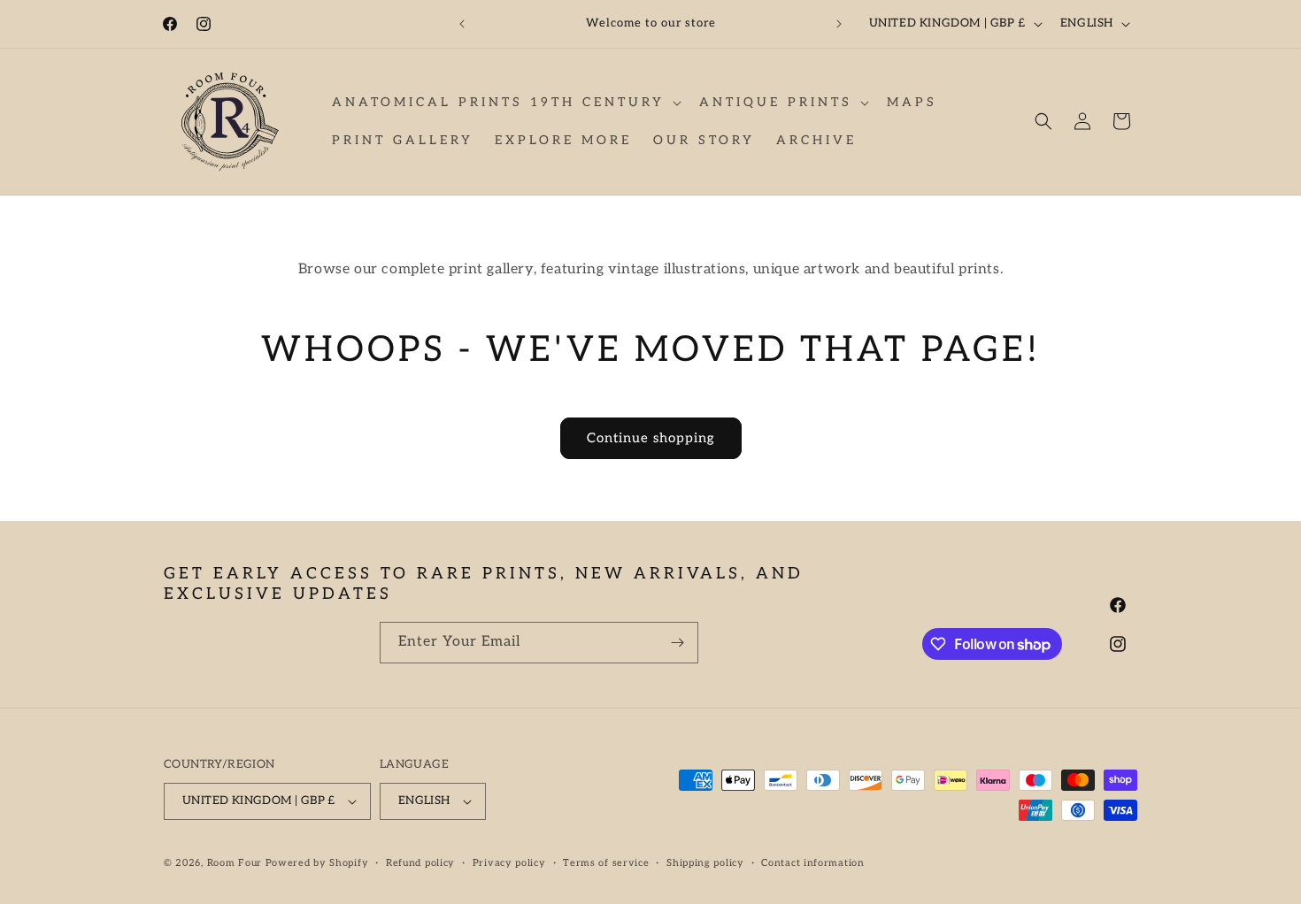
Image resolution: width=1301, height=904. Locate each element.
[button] (505, 102)
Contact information (812, 863)
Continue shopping (651, 438)
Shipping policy (705, 863)
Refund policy (420, 863)
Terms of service (606, 863)
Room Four (234, 863)
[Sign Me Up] (677, 642)
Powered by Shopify (317, 863)
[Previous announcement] (462, 24)
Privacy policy (509, 863)
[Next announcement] (839, 24)
